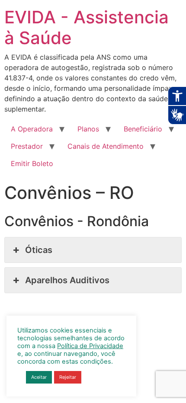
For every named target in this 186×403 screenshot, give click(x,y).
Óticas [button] (38, 250)
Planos (88, 129)
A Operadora (32, 129)
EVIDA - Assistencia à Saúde (86, 27)
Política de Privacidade (90, 346)
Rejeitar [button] (67, 377)
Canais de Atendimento (105, 146)
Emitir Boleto (32, 163)
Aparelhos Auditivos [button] (67, 280)
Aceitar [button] (39, 377)
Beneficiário (143, 129)
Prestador (27, 146)
